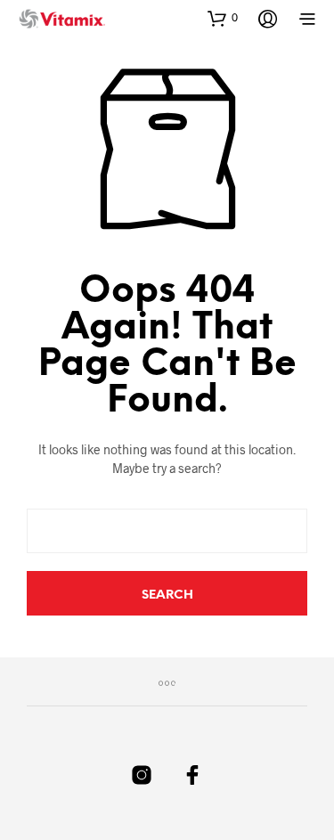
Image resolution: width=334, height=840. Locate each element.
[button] (223, 18)
